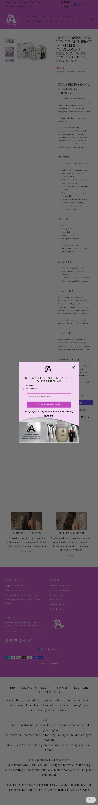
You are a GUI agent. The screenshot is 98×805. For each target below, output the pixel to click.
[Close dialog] (74, 367)
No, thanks (49, 415)
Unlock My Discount (49, 404)
